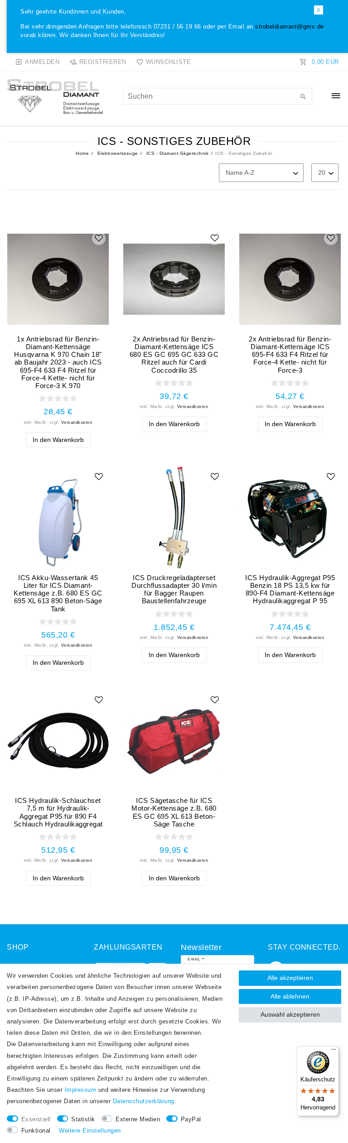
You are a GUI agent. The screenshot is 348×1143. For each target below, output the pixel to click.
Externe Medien (138, 1119)
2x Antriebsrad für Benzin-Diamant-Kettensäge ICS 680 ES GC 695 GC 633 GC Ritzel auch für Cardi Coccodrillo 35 (174, 354)
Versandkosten (76, 422)
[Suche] (303, 97)
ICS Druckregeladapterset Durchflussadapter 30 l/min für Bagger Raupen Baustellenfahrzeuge (174, 589)
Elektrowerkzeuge (117, 153)
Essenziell (36, 1119)
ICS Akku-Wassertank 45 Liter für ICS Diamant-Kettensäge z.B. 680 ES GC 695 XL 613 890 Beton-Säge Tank (58, 593)
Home (82, 153)
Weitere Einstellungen (90, 1131)
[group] (58, 279)
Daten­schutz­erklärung (143, 1101)
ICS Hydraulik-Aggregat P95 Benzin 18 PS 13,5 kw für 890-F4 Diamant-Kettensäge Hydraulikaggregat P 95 (290, 589)
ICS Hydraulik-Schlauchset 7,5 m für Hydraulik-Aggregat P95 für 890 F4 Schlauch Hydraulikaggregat (58, 812)
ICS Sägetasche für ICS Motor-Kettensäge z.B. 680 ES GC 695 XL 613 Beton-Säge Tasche (174, 812)
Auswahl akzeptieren (290, 1014)
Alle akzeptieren (290, 977)
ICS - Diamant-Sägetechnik (176, 153)
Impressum (81, 1090)
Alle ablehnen (290, 996)
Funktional (36, 1131)
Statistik (83, 1119)
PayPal (191, 1119)
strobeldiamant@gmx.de (289, 27)
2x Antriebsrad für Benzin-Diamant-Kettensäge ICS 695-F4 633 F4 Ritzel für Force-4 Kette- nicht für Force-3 (290, 354)
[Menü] (333, 1051)
